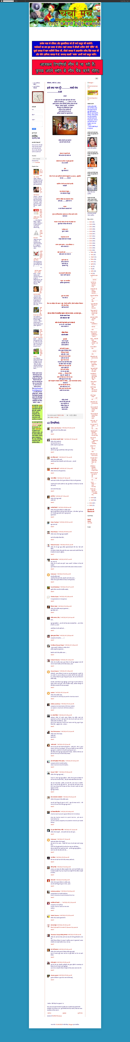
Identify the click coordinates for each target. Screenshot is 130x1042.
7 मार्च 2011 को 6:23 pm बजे (69, 797)
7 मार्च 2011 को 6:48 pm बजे (67, 811)
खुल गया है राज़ (65, 360)
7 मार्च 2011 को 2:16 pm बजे (61, 692)
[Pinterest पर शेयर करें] (76, 415)
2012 (90, 247)
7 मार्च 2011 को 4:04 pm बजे (72, 760)
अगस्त (92, 261)
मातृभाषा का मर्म (65, 237)
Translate (37, 162)
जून (92, 266)
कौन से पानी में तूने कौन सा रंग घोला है (65, 322)
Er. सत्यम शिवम (54, 715)
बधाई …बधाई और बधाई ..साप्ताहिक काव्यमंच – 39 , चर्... (94, 341)
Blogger (71, 1024)
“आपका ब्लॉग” (38, 429)
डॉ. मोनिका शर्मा (54, 457)
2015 (90, 240)
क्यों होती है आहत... (65, 348)
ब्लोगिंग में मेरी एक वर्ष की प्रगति (65, 183)
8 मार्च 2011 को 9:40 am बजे (65, 975)
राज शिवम (53, 857)
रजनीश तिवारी (54, 507)
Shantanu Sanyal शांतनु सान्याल (59, 934)
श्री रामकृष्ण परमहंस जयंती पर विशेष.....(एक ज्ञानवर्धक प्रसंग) (64, 381)
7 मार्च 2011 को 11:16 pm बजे (69, 902)
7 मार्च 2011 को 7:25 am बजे (70, 439)
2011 (90, 250)
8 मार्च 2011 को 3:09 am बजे (74, 934)
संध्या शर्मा (53, 880)
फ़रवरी (92, 497)
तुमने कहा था (65, 260)
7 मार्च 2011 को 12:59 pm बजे (66, 635)
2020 (90, 229)
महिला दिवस (65, 332)
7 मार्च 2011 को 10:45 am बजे (64, 574)
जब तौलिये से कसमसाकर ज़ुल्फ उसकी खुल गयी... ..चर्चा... (93, 376)
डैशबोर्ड (89, 519)
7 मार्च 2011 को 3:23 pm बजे (63, 744)
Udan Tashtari (55, 522)
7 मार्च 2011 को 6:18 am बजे (68, 428)
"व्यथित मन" (64, 229)
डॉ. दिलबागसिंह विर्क (55, 811)
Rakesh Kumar (55, 544)
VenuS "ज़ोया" (54, 772)
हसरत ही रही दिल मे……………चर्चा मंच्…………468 (94, 298)
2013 (90, 245)
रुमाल (64, 206)
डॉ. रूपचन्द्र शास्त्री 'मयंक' (57, 439)
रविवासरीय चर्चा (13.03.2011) (94, 403)
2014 (90, 243)
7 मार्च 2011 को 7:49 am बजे (62, 496)
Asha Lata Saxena (56, 428)
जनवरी (92, 500)
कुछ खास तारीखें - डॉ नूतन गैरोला (93, 319)
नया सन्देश (89, 523)
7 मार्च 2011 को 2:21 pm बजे (67, 704)
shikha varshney (55, 704)
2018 (90, 233)
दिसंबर (92, 252)
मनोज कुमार (53, 962)
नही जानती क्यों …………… (64, 252)
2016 (90, 238)
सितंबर (92, 259)
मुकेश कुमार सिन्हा (55, 635)
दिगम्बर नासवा (54, 606)
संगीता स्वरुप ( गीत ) (55, 617)
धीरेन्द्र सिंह (53, 867)
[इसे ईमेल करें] (70, 415)
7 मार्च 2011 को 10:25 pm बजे (64, 867)
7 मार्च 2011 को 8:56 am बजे (65, 531)
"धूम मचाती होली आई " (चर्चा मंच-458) (93, 370)
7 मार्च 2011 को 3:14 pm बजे (67, 731)
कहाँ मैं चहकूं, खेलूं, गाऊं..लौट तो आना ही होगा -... (93, 390)
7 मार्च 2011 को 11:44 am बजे (67, 617)
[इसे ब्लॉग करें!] (71, 415)
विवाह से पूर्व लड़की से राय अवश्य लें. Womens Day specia (64, 927)
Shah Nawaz (54, 531)
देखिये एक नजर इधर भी (65, 365)
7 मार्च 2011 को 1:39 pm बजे (66, 671)
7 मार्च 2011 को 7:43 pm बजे (63, 839)
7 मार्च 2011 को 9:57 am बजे (65, 559)
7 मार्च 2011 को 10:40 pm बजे (68, 891)
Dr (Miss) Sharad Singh (57, 645)
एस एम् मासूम (53, 925)
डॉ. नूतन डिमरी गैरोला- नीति (57, 829)
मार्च (92, 273)
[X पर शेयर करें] (73, 415)
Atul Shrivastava (55, 731)
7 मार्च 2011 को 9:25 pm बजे (62, 857)
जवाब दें (52, 434)
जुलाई (92, 264)
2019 (90, 231)
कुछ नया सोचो (65, 296)
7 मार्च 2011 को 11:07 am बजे (67, 587)
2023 (90, 222)
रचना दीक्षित (53, 478)
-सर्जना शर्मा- (53, 744)
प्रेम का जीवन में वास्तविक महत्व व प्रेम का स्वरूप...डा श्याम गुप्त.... (65, 313)
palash (53, 692)
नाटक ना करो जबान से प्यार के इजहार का (65, 222)
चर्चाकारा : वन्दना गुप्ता (54, 417)
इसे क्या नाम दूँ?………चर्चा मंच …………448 (93, 448)
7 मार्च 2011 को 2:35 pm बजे (65, 715)
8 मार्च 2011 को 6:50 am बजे (63, 962)
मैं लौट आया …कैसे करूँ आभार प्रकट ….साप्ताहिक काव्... (93, 491)
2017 (90, 236)
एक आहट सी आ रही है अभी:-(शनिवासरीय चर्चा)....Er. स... (93, 460)
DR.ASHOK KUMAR (56, 797)
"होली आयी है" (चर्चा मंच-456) (93, 383)
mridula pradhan (55, 891)
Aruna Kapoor (55, 671)
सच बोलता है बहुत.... (65, 191)
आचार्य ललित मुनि (55, 468)
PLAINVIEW (59, 1024)
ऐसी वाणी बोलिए (65, 369)
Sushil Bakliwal (55, 587)
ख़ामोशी (65, 339)
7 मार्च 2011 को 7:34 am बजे (66, 468)
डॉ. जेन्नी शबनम (54, 949)
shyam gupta (54, 975)
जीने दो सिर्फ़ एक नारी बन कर (64, 377)
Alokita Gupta (54, 596)
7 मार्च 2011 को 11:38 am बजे (64, 606)
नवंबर (92, 254)
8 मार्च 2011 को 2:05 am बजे (63, 925)
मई (91, 268)
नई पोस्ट (49, 1013)
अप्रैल (92, 271)
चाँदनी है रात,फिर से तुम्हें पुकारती (64, 161)
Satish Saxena (55, 915)
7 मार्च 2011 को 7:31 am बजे (65, 457)
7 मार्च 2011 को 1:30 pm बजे (67, 659)
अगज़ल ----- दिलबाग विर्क (64, 373)
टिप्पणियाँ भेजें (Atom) (57, 1016)
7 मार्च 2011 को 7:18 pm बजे (70, 829)
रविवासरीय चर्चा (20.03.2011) (94, 358)
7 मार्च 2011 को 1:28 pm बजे (71, 645)
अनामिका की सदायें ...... (56, 902)
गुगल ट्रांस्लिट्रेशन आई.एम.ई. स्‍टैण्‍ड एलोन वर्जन (64, 214)
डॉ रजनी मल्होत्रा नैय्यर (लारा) (58, 760)
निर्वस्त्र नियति (65, 352)
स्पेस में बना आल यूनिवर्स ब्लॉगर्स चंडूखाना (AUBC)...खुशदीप (65, 176)
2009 (90, 505)
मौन (65, 168)
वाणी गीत (53, 496)
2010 (90, 503)
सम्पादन (89, 521)
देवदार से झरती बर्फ (65, 153)
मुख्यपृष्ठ (64, 1013)
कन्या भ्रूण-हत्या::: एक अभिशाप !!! (65, 244)
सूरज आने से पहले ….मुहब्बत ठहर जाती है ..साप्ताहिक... (94, 440)
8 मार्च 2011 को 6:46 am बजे (65, 949)
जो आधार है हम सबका (64, 356)
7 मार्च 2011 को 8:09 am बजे (64, 507)
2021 (90, 226)
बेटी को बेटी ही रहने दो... (64, 384)
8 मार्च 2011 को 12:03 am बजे (67, 915)
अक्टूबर (92, 257)
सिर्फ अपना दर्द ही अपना (65, 388)
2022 (90, 224)
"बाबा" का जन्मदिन (65, 280)
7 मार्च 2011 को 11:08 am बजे (66, 596)
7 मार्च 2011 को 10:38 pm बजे (63, 880)
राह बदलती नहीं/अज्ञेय (65, 273)
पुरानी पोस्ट (80, 1013)
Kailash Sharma (55, 659)
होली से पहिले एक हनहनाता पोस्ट (64, 199)
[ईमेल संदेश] (67, 415)
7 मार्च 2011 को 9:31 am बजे (66, 544)
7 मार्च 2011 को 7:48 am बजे (63, 478)
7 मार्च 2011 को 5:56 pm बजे (65, 772)
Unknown (53, 574)
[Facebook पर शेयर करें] (74, 415)
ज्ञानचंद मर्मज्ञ (54, 559)
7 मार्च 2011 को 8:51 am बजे (65, 522)
